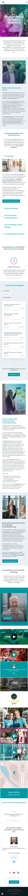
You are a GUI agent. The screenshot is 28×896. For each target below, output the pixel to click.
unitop (11, 179)
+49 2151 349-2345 (15, 853)
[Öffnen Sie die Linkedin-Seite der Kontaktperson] (14, 861)
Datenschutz (16, 889)
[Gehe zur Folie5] (14, 278)
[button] (14, 772)
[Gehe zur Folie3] (15, 35)
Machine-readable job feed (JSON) (14, 891)
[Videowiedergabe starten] (14, 637)
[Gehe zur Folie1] (11, 35)
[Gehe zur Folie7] (17, 278)
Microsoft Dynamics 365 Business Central (12, 180)
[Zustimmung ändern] (2, 893)
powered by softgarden (14, 893)
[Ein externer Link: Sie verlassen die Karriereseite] (5, 2)
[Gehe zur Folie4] (16, 35)
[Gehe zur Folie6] (15, 278)
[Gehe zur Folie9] (20, 278)
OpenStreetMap (24, 787)
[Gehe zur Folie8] (19, 278)
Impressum (10, 889)
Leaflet (19, 787)
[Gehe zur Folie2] (13, 35)
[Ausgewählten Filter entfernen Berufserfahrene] (10, 294)
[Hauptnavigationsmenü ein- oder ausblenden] (26, 2)
